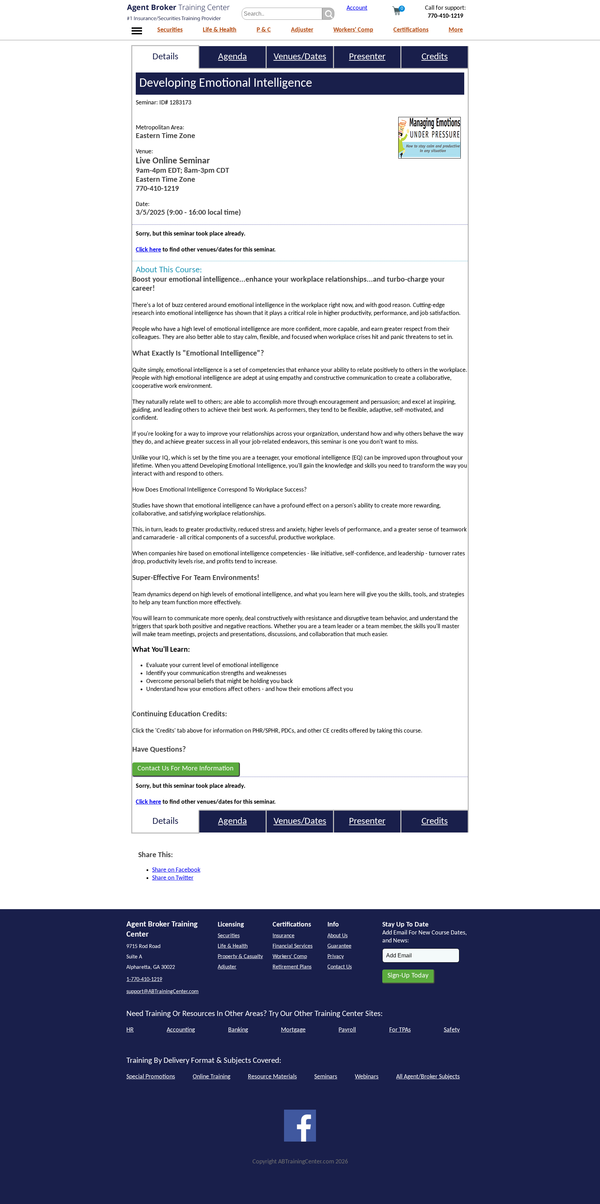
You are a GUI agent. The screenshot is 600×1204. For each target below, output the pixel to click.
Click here (148, 250)
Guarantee (339, 946)
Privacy (335, 956)
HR (130, 1030)
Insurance (283, 936)
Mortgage (293, 1030)
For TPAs (400, 1030)
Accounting (181, 1030)
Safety (452, 1030)
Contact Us (339, 967)
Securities (170, 30)
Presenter (367, 57)
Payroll (347, 1030)
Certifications (410, 30)
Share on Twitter (172, 878)
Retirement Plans (292, 967)
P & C (264, 30)
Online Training (211, 1077)
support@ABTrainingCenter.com (162, 991)
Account (357, 8)
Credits (435, 57)
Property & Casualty (240, 956)
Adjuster (302, 30)
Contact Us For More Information (186, 768)
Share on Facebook (176, 870)
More (456, 30)
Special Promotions (150, 1077)
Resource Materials (272, 1077)
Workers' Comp (353, 30)
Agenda (232, 57)
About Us (337, 936)
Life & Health (219, 30)
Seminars (325, 1077)
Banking (238, 1030)
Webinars (366, 1077)
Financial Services (292, 946)
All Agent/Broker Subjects (428, 1077)
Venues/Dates (300, 57)
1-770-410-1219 (144, 979)
